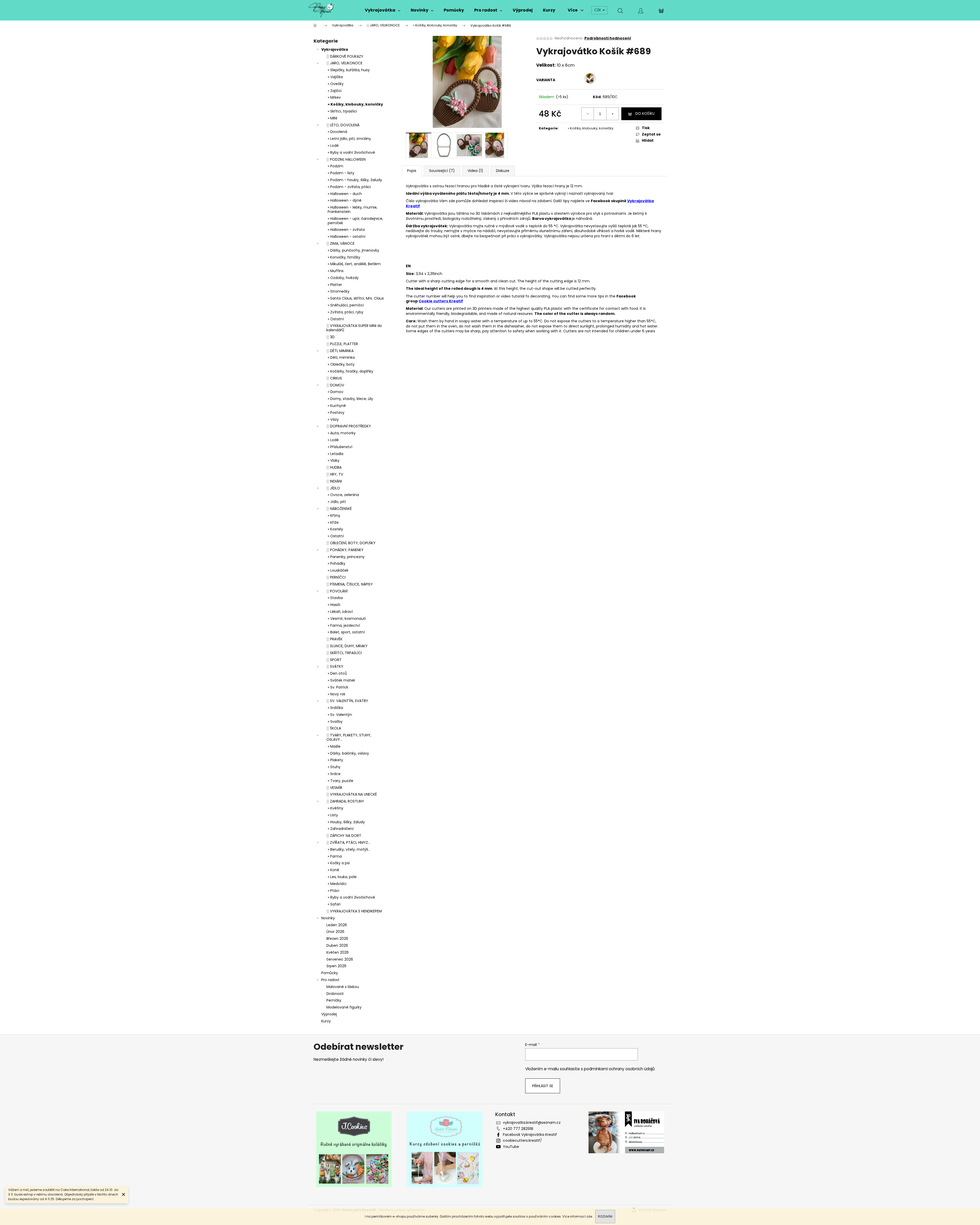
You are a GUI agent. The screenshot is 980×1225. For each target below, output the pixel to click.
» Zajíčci (335, 90)
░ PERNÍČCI (336, 577)
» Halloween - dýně (345, 200)
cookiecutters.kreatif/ (522, 1140)
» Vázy (333, 419)
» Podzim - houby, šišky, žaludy (355, 179)
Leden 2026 (336, 925)
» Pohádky (336, 563)
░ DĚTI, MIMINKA (340, 350)
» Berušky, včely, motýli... (349, 849)
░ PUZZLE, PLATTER (342, 343)
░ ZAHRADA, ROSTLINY (345, 801)
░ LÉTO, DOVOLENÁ (342, 125)
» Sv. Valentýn (340, 714)
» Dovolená (337, 131)
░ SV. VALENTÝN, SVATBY (347, 700)
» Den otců (337, 673)
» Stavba (335, 597)
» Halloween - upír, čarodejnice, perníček (355, 220)
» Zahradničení (341, 828)
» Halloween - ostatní (346, 236)
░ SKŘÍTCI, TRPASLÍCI (344, 652)
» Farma (335, 856)
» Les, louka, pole (342, 876)
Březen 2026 (337, 938)
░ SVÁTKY (334, 666)
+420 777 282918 (518, 1128)
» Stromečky (338, 291)
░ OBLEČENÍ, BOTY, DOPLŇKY (351, 542)
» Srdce (334, 773)
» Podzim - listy (341, 173)
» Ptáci (333, 890)
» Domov (335, 391)
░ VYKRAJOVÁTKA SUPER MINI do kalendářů (354, 328)
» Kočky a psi (339, 863)
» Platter (335, 284)
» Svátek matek (341, 680)
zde (589, 1216)
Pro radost (330, 979)
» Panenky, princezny (346, 556)
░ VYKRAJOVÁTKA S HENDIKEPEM (354, 911)
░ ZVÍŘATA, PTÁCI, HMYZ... (348, 842)
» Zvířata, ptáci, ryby (345, 312)
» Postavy (336, 412)
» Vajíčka (335, 76)
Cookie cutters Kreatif (441, 301)
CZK (598, 10)
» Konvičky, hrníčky (344, 257)
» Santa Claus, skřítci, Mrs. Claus (356, 298)
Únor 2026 (335, 931)
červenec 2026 (339, 959)
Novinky (328, 918)
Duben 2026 (337, 945)
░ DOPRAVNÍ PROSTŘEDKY (348, 426)
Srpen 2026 (336, 966)
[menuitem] (383, 10)
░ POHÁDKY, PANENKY (345, 549)
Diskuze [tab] (502, 170)
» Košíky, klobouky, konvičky (355, 104)
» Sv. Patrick (338, 687)
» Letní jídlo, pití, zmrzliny (349, 138)
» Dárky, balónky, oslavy (348, 753)
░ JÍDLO (333, 488)
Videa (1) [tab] (475, 170)
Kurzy (326, 1021)
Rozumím (605, 1216)
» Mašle (334, 746)
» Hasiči (334, 604)
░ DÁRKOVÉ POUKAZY (344, 56)
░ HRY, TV (334, 474)
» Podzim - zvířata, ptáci (349, 186)
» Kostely (335, 529)
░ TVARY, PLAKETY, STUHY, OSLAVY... (348, 737)
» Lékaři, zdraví (340, 611)
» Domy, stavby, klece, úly (350, 398)
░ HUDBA (334, 467)
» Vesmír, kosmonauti (347, 618)
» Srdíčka (335, 707)
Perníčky (333, 1000)
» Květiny (335, 808)
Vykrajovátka (334, 49)
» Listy (333, 815)
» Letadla (335, 453)
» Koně (333, 869)
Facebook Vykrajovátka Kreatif (530, 1134)
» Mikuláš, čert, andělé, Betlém (354, 263)
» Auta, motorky (342, 433)
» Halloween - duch (345, 193)
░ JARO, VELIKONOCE (344, 63)
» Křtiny (334, 515)
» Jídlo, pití (337, 501)
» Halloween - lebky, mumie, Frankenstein (352, 209)
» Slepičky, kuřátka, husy (349, 70)
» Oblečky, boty (341, 364)
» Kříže (333, 522)
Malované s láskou (342, 986)
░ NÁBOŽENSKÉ (339, 508)
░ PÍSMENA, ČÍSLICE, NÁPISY (349, 584)
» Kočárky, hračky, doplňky (350, 371)
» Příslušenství (340, 446)
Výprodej (329, 1014)
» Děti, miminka (341, 357)
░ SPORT (334, 659)
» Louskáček (338, 570)
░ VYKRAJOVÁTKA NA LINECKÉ (351, 794)
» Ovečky (336, 83)
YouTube (511, 1146)
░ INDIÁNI (334, 481)
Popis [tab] (411, 170)
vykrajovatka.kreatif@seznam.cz (532, 1122)
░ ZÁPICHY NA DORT (343, 835)
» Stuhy (334, 766)
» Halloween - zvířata (346, 229)
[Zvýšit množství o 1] (612, 114)
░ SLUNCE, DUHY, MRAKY (347, 645)
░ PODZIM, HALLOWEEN (346, 159)
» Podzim (335, 166)
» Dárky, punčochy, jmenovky (353, 250)
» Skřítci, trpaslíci (342, 111)
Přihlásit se (542, 1085)
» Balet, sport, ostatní (346, 632)
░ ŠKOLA (333, 728)
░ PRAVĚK (334, 639)
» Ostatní (336, 319)
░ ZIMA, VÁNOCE (340, 243)
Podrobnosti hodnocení (607, 38)
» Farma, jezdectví (344, 625)
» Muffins (336, 270)
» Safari (334, 904)
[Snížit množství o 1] (588, 114)
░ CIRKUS (334, 378)
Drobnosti (335, 993)
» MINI (332, 118)
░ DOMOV (335, 385)
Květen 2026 (337, 952)
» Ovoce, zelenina (343, 494)
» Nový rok (336, 694)
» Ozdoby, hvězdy (343, 277)
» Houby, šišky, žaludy (346, 822)
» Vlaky (333, 460)
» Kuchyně (337, 405)
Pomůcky (329, 972)
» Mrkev (334, 97)
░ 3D (330, 336)
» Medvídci (337, 883)
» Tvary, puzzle (340, 780)
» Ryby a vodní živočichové (351, 152)
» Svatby (335, 721)
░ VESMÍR (334, 787)
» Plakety (335, 760)
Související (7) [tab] (442, 170)
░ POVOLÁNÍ (337, 591)
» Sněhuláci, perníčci (346, 305)
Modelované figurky (344, 1007)
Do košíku (645, 113)
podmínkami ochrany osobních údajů (619, 1069)
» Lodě (333, 145)
